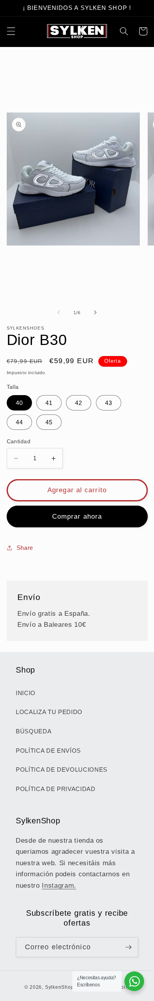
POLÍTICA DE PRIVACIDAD (56, 788)
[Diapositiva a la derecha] (95, 312)
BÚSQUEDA (33, 731)
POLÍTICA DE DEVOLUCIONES (61, 769)
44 (19, 422)
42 (78, 402)
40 (19, 402)
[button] (10, 31)
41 (49, 402)
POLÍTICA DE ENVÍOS (48, 750)
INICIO (26, 693)
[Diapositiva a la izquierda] (59, 312)
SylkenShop (59, 987)
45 (49, 422)
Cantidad (19, 441)
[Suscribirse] (128, 947)
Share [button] (25, 547)
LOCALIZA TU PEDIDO (49, 712)
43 (108, 402)
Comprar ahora (77, 516)
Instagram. (59, 885)
